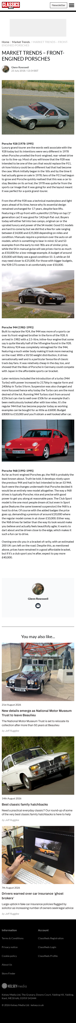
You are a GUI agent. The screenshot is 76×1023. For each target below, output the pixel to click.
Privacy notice (9, 947)
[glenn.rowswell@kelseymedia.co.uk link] (38, 605)
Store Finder (8, 973)
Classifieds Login (47, 947)
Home (5, 41)
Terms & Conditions (13, 938)
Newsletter (58, 5)
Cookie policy (9, 955)
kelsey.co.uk (37, 1005)
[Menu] (71, 5)
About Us (7, 964)
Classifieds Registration (51, 938)
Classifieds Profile (48, 955)
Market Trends (21, 41)
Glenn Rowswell (20, 67)
